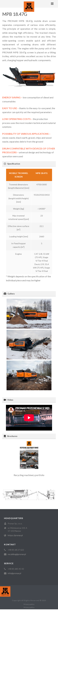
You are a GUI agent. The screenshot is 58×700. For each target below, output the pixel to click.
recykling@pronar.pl (17, 554)
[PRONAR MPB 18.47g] (29, 313)
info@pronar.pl (14, 573)
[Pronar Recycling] (29, 6)
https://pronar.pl (15, 535)
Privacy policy (29, 604)
